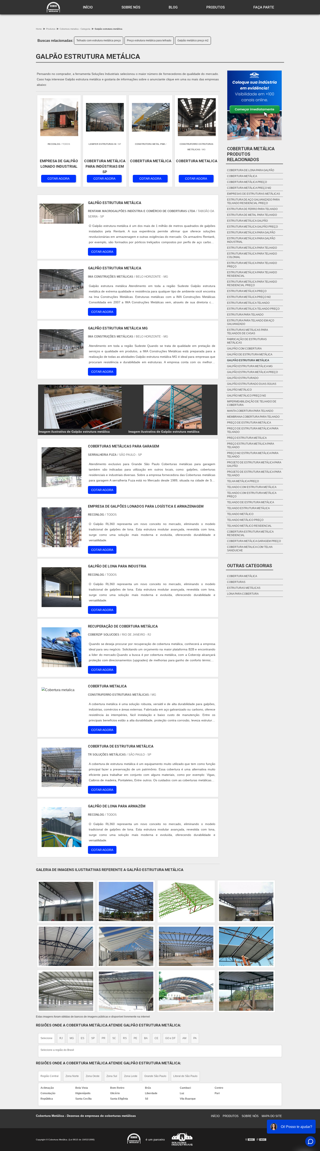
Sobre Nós (130, 7)
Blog (173, 7)
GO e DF (170, 1038)
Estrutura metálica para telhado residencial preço (252, 283)
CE (156, 1038)
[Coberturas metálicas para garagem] (61, 467)
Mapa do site (272, 1116)
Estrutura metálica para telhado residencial (252, 274)
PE (135, 1038)
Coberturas (236, 582)
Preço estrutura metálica (247, 437)
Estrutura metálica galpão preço (252, 226)
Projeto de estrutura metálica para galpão (254, 464)
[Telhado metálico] (126, 946)
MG (72, 1038)
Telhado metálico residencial (249, 525)
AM (184, 1038)
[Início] (53, 7)
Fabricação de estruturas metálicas (247, 341)
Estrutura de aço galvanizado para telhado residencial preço (253, 201)
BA (146, 1038)
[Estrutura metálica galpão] (246, 991)
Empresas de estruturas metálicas (253, 193)
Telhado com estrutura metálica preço (98, 40)
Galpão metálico (239, 389)
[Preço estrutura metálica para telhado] (186, 991)
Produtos (215, 7)
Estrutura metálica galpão (247, 220)
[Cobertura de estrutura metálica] (61, 767)
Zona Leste (130, 1076)
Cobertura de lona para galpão (250, 170)
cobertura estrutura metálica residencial (250, 533)
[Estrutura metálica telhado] (246, 946)
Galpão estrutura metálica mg (250, 366)
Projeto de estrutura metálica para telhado (254, 473)
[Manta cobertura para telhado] (246, 901)
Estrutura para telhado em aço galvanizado (250, 322)
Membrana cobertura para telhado (253, 416)
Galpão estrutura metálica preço (252, 372)
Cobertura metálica (242, 176)
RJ (61, 1038)
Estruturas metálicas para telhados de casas (247, 331)
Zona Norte (72, 1076)
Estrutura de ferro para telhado (252, 209)
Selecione (46, 1038)
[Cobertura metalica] (61, 707)
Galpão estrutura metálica (248, 360)
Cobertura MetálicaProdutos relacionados (251, 154)
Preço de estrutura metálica (249, 422)
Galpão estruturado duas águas (251, 383)
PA (195, 1038)
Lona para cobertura (243, 593)
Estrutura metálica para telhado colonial (252, 255)
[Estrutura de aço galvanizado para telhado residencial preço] (186, 946)
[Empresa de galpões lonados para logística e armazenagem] (61, 527)
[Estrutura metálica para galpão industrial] (186, 901)
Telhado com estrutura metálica (251, 487)
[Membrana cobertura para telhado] (66, 946)
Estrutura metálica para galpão (251, 232)
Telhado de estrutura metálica (250, 502)
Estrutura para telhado (245, 314)
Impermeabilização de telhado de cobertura (251, 403)
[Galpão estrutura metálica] (83, 407)
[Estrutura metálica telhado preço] (126, 901)
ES (82, 1038)
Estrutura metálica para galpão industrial (251, 240)
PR (103, 1038)
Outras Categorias (249, 565)
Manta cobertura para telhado (250, 410)
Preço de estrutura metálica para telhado (252, 430)
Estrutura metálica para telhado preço (252, 265)
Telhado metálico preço (245, 519)
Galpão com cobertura (244, 348)
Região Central (49, 1076)
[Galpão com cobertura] (66, 901)
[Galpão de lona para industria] (61, 587)
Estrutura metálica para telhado (252, 247)
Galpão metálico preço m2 (193, 40)
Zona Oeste (92, 1076)
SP (93, 1038)
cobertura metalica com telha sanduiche (249, 548)
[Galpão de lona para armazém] (61, 827)
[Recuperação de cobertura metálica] (61, 647)
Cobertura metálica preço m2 (249, 187)
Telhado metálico (240, 514)
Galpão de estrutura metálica (249, 354)
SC (114, 1038)
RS (125, 1038)
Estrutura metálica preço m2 (249, 297)
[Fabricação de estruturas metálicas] (66, 991)
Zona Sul (111, 1076)
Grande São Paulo (155, 1076)
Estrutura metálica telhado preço (253, 308)
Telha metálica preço (243, 481)
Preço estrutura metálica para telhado (149, 40)
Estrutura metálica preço (246, 291)
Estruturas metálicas (243, 587)
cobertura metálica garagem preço (254, 541)
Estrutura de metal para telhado (252, 214)
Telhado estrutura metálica (248, 508)
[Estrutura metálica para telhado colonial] (126, 991)
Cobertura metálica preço (247, 182)
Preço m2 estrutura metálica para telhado (252, 455)
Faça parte (263, 7)
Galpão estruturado (242, 378)
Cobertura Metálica (242, 576)
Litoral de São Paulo (185, 1076)
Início (88, 7)
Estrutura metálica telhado (248, 302)
